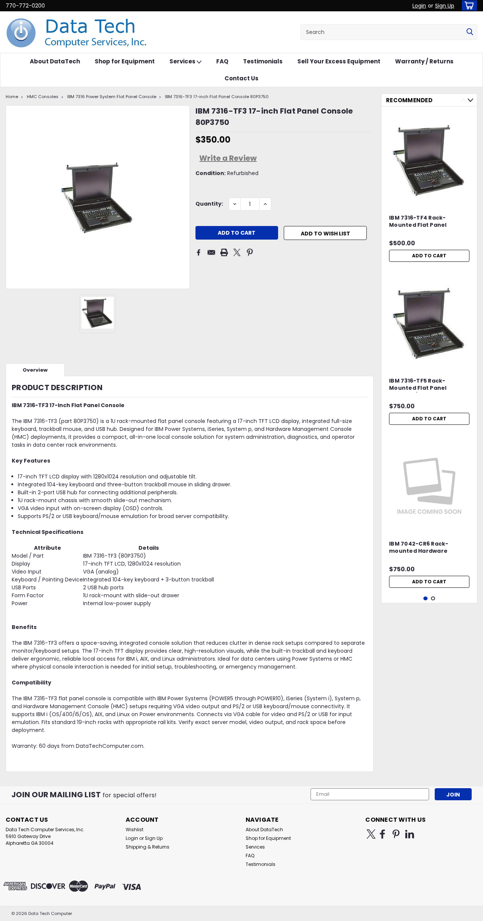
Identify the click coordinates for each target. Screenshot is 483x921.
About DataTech (55, 61)
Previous (463, 100)
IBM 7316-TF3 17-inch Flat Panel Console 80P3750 (217, 97)
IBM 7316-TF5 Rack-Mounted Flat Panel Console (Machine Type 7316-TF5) (424, 384)
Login (419, 5)
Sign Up (444, 5)
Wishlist (134, 829)
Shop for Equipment (125, 61)
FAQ (222, 61)
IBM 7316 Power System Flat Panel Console (111, 97)
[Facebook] (198, 252)
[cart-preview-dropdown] (467, 5)
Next (470, 100)
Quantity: (209, 204)
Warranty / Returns (424, 61)
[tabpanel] (429, 189)
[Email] (211, 252)
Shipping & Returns (147, 847)
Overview (35, 370)
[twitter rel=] (371, 834)
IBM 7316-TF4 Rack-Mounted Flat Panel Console (418, 221)
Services (183, 61)
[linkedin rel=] (409, 834)
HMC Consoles (42, 97)
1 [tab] (425, 599)
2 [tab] (433, 599)
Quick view (429, 198)
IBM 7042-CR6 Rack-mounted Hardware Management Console (422, 547)
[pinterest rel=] (396, 834)
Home (12, 97)
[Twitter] (237, 252)
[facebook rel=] (382, 834)
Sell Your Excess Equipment (338, 61)
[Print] (224, 252)
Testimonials (263, 61)
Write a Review (228, 158)
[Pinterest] (250, 252)
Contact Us (241, 78)
